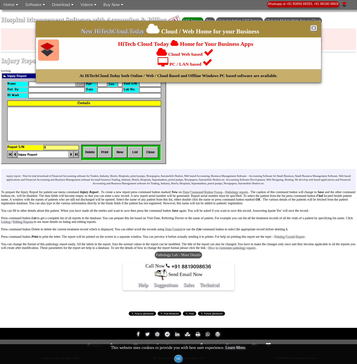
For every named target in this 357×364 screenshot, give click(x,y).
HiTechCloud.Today (120, 31)
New (88, 31)
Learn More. (235, 347)
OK (178, 358)
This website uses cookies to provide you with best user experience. (178, 352)
